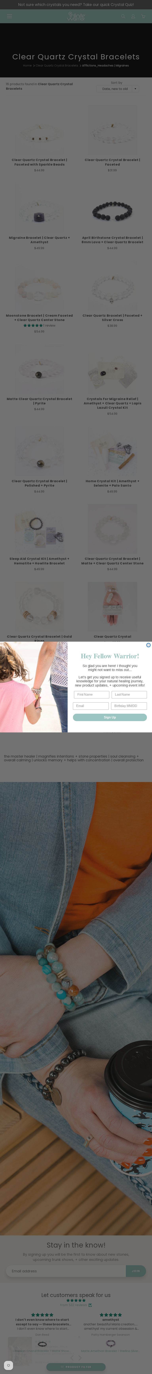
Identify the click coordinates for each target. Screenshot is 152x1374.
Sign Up (110, 717)
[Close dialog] (148, 645)
